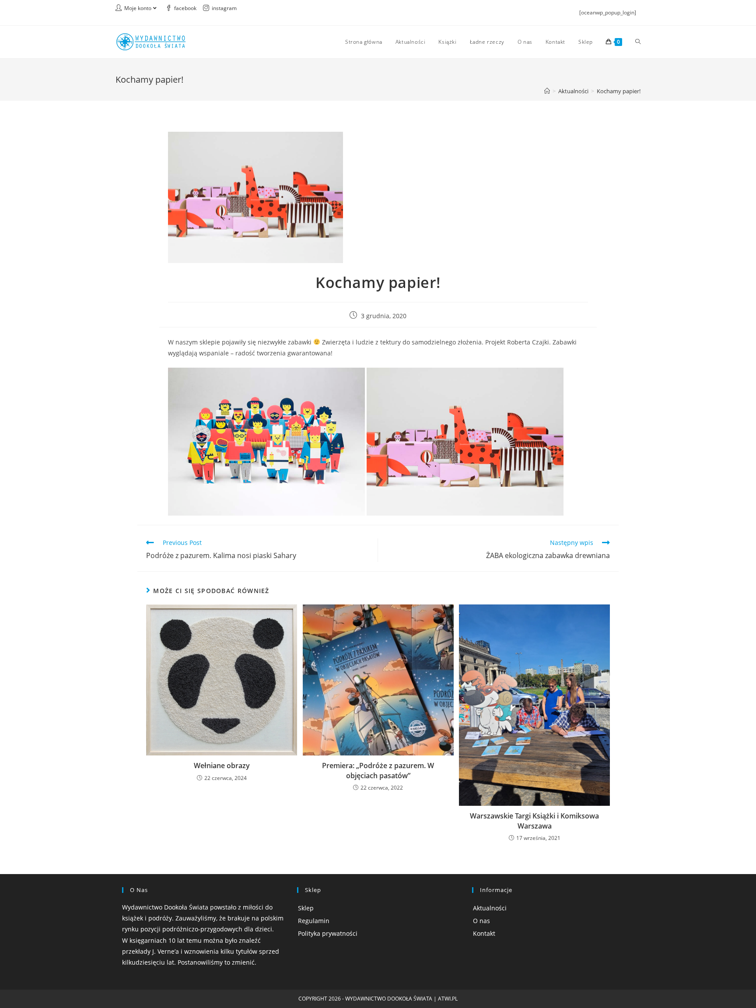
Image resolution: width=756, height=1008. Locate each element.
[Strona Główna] (547, 91)
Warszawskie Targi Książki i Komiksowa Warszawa (534, 820)
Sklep (306, 908)
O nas (481, 921)
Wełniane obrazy (222, 765)
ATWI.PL (448, 998)
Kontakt (484, 933)
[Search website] (638, 42)
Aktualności (490, 908)
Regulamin (313, 921)
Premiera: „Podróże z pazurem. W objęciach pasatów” (378, 770)
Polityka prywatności (327, 933)
